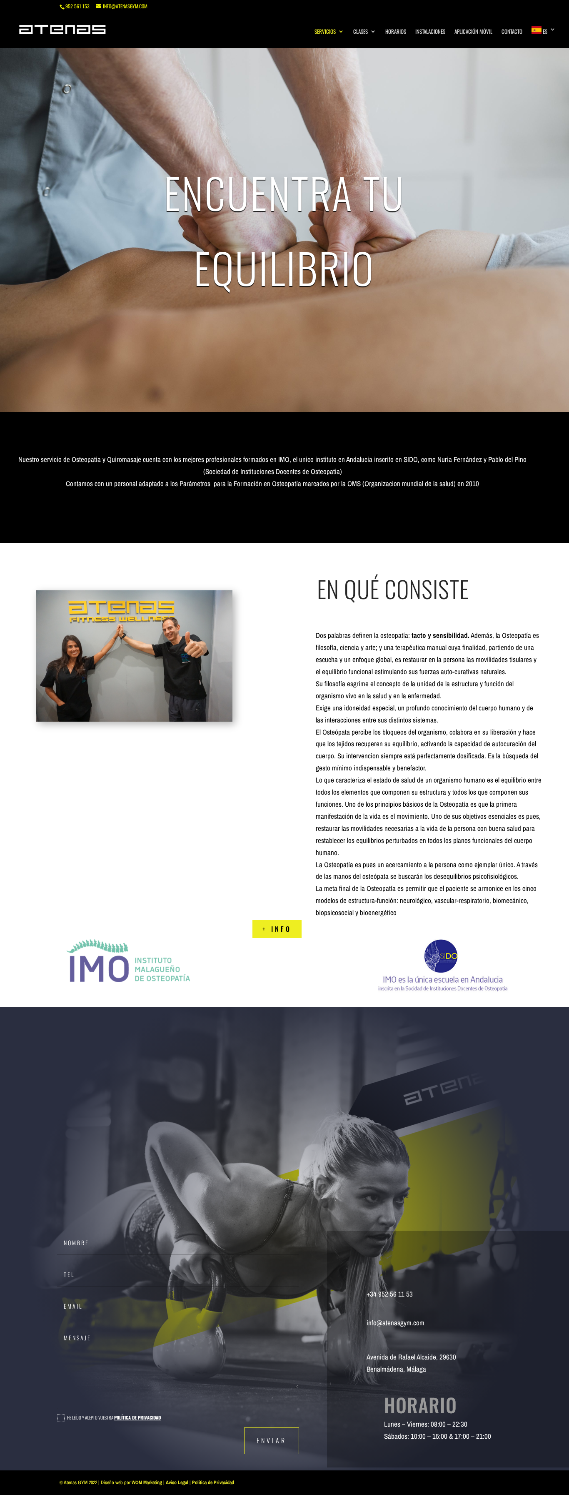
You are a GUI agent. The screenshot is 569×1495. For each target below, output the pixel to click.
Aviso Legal (177, 1482)
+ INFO (277, 929)
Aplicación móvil (473, 31)
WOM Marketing (147, 1482)
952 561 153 (77, 6)
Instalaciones (430, 31)
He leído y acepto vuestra (114, 1418)
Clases (360, 31)
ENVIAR (272, 1440)
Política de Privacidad (137, 1417)
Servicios (325, 31)
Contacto (512, 31)
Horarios (395, 31)
